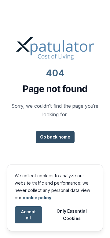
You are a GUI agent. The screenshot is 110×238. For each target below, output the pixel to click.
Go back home (55, 136)
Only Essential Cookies (72, 214)
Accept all (28, 214)
